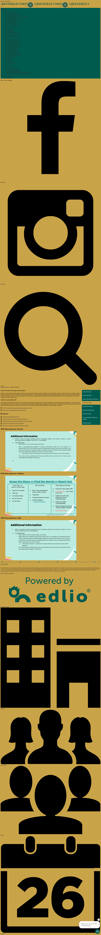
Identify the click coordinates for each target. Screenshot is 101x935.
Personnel (9, 64)
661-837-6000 (92, 570)
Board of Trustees (11, 28)
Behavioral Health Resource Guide (11, 416)
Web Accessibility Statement (7, 573)
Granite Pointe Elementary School (14, 43)
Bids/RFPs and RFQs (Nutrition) (14, 19)
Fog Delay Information (12, 24)
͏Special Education (5, 387)
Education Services (11, 63)
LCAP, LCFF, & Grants (12, 35)
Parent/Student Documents (13, 25)
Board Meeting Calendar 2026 (14, 32)
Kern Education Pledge (12, 23)
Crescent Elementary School (13, 40)
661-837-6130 (55, 571)
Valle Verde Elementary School (14, 55)
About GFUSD (10, 76)
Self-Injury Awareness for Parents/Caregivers (13, 423)
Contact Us (9, 77)
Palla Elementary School (12, 51)
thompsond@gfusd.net (5, 571)
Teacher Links (10, 67)
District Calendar (10, 13)
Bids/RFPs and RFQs (12, 17)
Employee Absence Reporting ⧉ (14, 71)
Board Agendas (10, 29)
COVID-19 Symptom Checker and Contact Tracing (19, 73)
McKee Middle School (12, 48)
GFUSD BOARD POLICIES (14, 36)
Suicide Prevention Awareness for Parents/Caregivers (15, 419)
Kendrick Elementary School (13, 47)
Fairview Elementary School (13, 41)
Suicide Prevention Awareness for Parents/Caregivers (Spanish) (17, 421)
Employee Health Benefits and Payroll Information (18, 72)
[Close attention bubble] (98, 920)
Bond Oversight (10, 20)
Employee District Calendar (13, 69)
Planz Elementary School (12, 52)
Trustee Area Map (11, 33)
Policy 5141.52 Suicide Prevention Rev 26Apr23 (14, 410)
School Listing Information (13, 39)
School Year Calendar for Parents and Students (17, 16)
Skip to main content (5, 1)
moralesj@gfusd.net (61, 571)
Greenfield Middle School (13, 44)
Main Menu (3, 8)
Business (9, 60)
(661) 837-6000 (4, 564)
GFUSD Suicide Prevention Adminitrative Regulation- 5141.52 (17, 408)
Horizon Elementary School (13, 45)
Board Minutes (10, 31)
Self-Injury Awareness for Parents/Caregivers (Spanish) (16, 425)
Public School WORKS (12, 68)
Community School (11, 56)
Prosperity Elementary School (13, 53)
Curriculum (9, 61)
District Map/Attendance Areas (14, 15)
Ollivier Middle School (12, 49)
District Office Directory (12, 12)
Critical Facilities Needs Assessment (15, 21)
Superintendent (10, 59)
